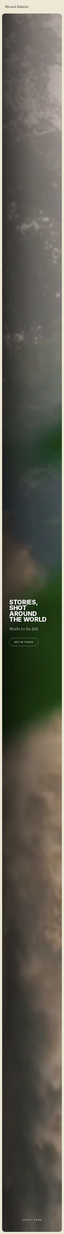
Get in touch (23, 642)
